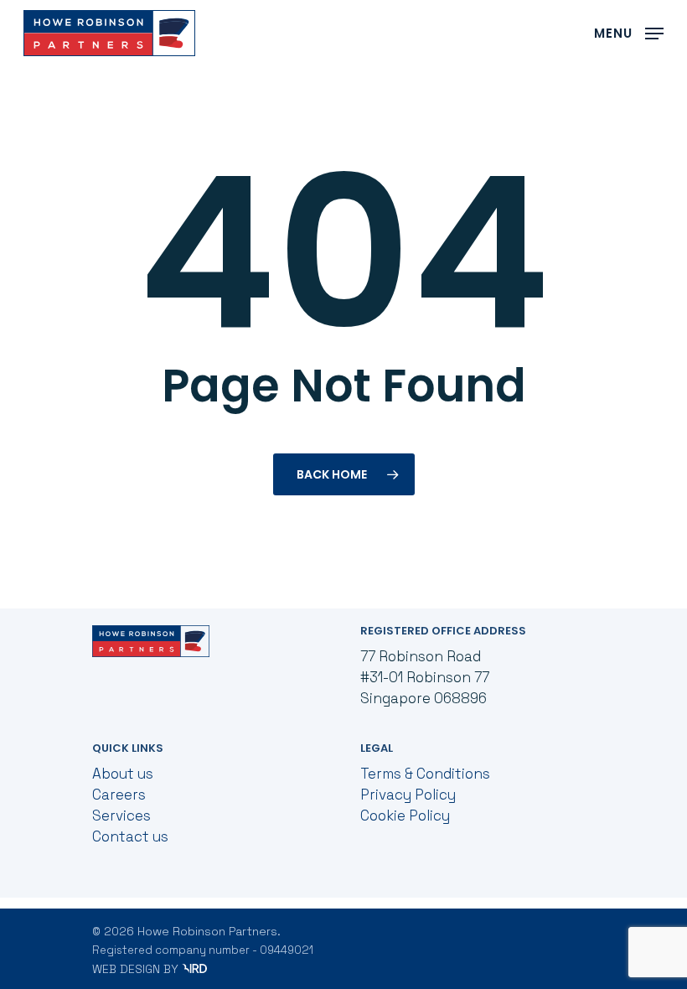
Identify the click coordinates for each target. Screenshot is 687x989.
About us (122, 773)
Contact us (130, 836)
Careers (119, 794)
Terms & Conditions (425, 773)
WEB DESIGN (126, 968)
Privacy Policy (408, 794)
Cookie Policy (405, 815)
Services (121, 815)
